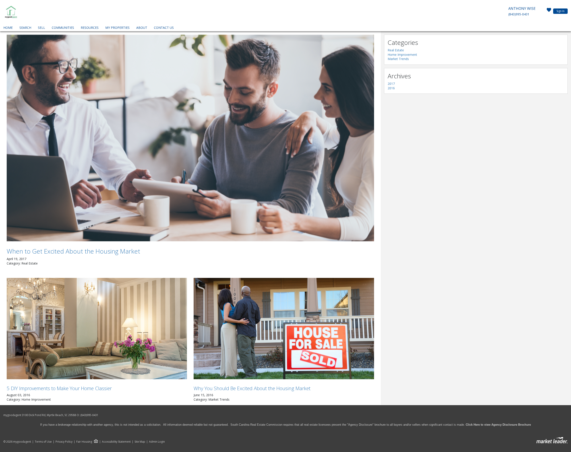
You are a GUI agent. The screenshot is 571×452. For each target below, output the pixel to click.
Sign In (561, 11)
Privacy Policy (64, 442)
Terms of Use (43, 442)
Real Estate (396, 50)
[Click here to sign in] (549, 11)
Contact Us (164, 27)
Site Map (139, 442)
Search (25, 27)
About (141, 27)
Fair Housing (84, 442)
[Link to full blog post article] (190, 138)
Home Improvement (402, 54)
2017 (391, 83)
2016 (391, 88)
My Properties (117, 27)
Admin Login (157, 442)
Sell (41, 27)
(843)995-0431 (518, 14)
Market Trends (398, 59)
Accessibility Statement (116, 442)
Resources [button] (90, 27)
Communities (63, 27)
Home (8, 27)
